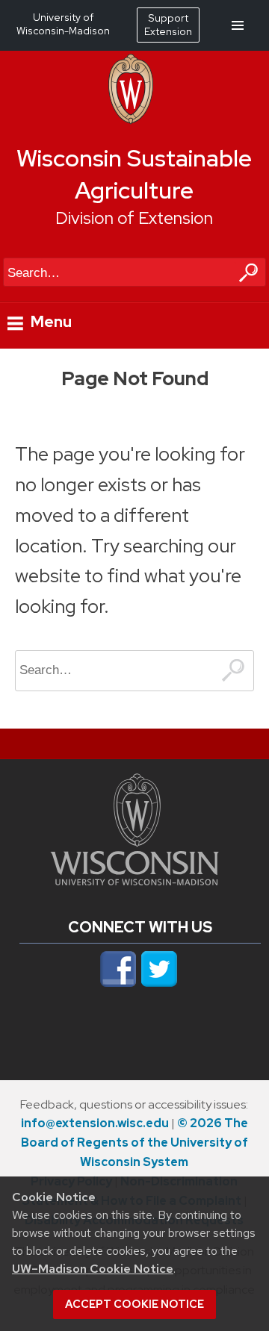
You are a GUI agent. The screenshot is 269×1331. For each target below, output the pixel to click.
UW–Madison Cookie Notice (92, 1269)
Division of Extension (134, 218)
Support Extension (168, 24)
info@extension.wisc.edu (95, 1123)
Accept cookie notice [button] (134, 1304)
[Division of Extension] (130, 120)
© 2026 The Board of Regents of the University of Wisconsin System (134, 1142)
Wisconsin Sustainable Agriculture (134, 175)
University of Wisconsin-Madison (63, 23)
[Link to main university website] (134, 881)
